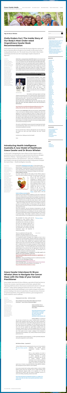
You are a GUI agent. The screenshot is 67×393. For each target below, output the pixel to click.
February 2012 (51, 99)
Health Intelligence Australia (21, 193)
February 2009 (51, 122)
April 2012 (50, 98)
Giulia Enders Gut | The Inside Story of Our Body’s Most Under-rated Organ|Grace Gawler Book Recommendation (23, 42)
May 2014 (50, 75)
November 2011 (51, 102)
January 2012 (51, 100)
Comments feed (51, 145)
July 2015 (50, 61)
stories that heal (8, 187)
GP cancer (5, 306)
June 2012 (50, 96)
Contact (61, 7)
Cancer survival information (53, 129)
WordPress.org (51, 146)
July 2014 (50, 73)
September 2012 (51, 94)
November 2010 (51, 111)
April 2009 (50, 120)
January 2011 (51, 109)
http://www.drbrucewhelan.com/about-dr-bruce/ (25, 264)
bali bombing (6, 304)
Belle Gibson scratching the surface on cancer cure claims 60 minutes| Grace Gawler (55, 47)
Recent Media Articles (54, 7)
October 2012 (51, 93)
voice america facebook (8, 314)
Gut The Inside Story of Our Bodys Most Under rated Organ (8, 80)
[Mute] (41, 74)
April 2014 (50, 76)
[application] (30, 74)
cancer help (6, 174)
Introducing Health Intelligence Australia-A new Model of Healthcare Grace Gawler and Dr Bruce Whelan (23, 147)
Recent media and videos (53, 135)
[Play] (17, 74)
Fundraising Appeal (52, 130)
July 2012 (50, 95)
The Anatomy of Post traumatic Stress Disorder (36, 261)
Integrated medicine (52, 131)
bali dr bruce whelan (7, 173)
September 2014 (51, 71)
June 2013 (50, 87)
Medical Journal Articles (52, 132)
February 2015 (51, 66)
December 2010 (51, 110)
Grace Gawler (10, 306)
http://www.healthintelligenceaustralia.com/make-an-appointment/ (30, 255)
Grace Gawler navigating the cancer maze (7, 77)
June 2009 (50, 119)
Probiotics (11, 85)
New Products (9, 63)
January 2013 (51, 91)
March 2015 (51, 65)
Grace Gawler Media (11, 7)
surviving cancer (6, 188)
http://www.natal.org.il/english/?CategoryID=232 (25, 260)
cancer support (6, 176)
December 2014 (51, 68)
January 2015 (51, 67)
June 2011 (50, 105)
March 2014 (51, 77)
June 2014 (50, 74)
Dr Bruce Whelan (9, 305)
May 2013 (50, 88)
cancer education (7, 66)
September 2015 (51, 60)
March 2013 (51, 89)
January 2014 (51, 79)
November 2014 (51, 69)
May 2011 (50, 106)
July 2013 (50, 86)
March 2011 (51, 107)
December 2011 (51, 101)
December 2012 (51, 92)
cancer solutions (9, 175)
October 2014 (51, 70)
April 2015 (50, 64)
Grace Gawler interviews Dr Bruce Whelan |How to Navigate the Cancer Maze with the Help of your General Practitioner (23, 275)
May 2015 (50, 63)
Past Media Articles (44, 7)
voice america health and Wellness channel (7, 191)
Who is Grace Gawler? (26, 7)
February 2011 (51, 108)
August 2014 (51, 72)
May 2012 (50, 97)
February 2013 (51, 90)
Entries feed (51, 144)
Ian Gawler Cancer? (36, 7)
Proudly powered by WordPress (16, 388)
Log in (50, 143)
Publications (6, 64)
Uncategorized (10, 65)
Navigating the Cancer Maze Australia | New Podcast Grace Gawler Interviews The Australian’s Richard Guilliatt (56, 52)
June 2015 (50, 62)
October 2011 (51, 103)
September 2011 (51, 104)
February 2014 (51, 78)
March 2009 (51, 121)
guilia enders (8, 78)
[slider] (43, 74)
